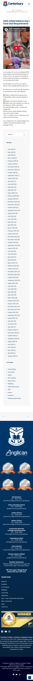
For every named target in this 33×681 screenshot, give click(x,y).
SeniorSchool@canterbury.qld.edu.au (16, 524)
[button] (29, 4)
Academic (4, 584)
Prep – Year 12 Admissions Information (12, 598)
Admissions (4, 595)
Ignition (17, 666)
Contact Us (4, 607)
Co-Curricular (5, 587)
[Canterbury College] (6, 3)
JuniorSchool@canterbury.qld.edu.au (16, 516)
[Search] (16, 134)
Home (13, 10)
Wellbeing (4, 590)
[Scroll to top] (29, 677)
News (3, 604)
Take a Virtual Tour (6, 601)
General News (18, 10)
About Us (4, 581)
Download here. (23, 566)
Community (4, 592)
